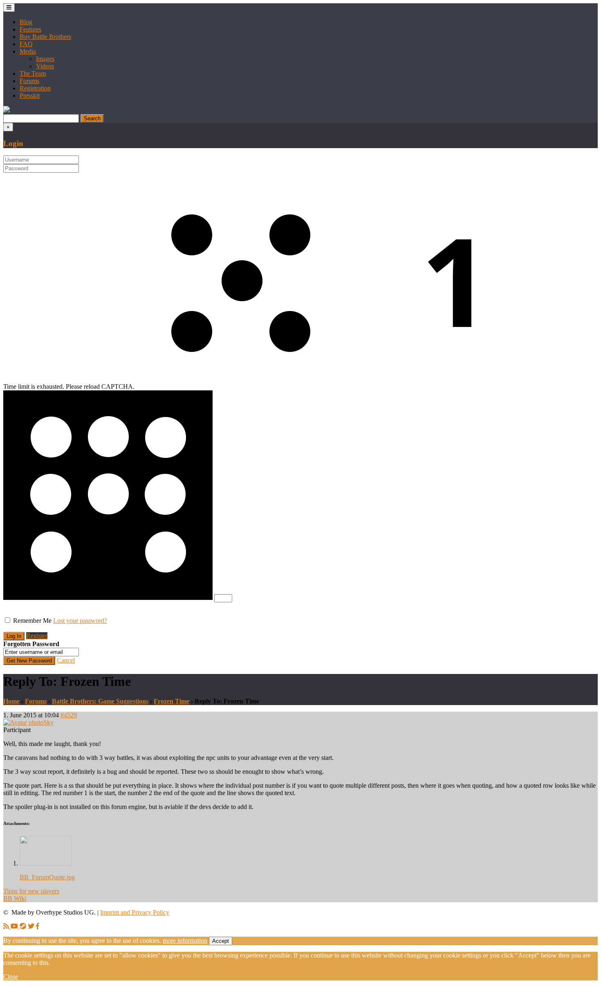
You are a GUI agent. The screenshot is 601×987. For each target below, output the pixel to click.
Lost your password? (80, 620)
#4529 (69, 715)
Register (36, 635)
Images (45, 58)
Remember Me (32, 620)
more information (185, 940)
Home (11, 701)
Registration (35, 88)
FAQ (26, 44)
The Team (33, 73)
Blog (26, 21)
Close (10, 976)
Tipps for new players (31, 891)
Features (30, 29)
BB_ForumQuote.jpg (47, 877)
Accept (220, 941)
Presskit (30, 95)
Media (28, 51)
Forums (29, 80)
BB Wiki (14, 898)
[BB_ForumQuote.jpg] (46, 863)
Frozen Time (171, 701)
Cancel (66, 660)
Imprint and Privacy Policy (134, 912)
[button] (6, 110)
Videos (45, 66)
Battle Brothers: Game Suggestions (100, 701)
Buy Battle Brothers (45, 36)
